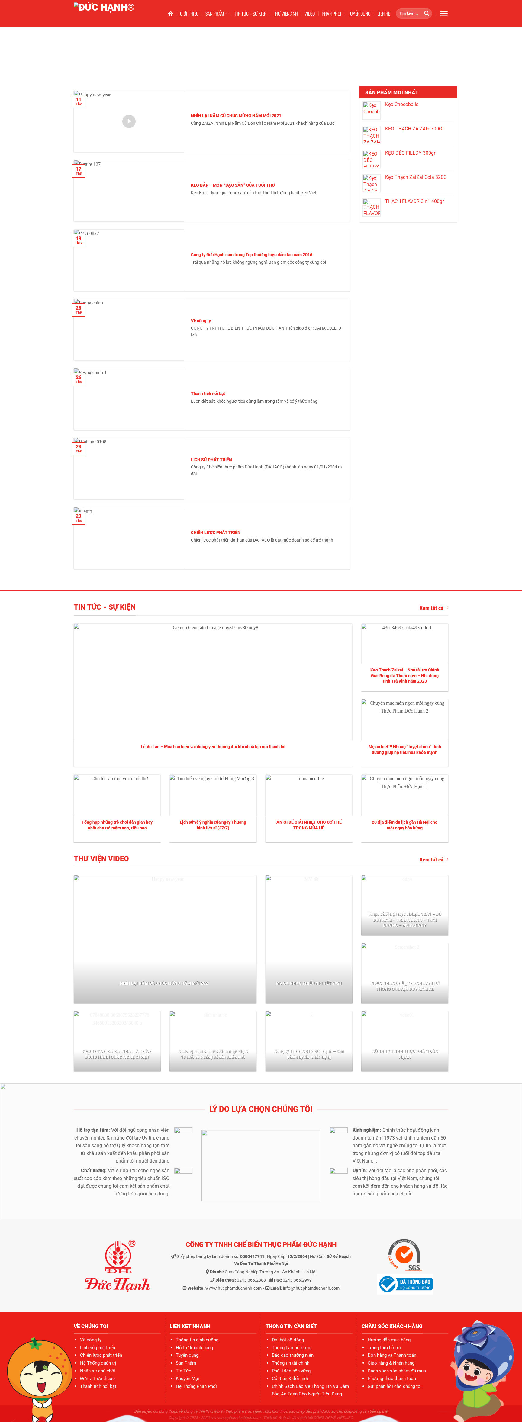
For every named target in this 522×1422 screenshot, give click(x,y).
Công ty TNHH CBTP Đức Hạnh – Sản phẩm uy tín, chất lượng (309, 1054)
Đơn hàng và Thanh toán (392, 1355)
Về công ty (201, 320)
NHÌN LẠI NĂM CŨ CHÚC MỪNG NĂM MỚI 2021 (236, 115)
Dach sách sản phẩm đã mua (397, 1371)
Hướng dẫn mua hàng (389, 1340)
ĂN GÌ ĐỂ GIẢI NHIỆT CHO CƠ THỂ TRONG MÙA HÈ (309, 825)
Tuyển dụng (187, 1355)
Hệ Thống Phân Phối (196, 1386)
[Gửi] (426, 13)
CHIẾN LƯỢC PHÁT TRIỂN (215, 532)
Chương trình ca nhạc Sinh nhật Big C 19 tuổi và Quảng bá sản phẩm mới (213, 1054)
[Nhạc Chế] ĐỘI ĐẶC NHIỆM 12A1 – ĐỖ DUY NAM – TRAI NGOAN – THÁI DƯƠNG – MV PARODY (404, 920)
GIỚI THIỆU (189, 13)
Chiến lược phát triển (101, 1355)
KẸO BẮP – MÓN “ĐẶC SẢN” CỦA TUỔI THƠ (233, 185)
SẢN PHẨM (214, 13)
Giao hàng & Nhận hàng (391, 1363)
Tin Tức (183, 1371)
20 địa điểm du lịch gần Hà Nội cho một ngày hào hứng (404, 825)
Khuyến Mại (187, 1378)
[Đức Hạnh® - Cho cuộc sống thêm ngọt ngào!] (115, 13)
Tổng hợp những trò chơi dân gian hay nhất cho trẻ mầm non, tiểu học (117, 825)
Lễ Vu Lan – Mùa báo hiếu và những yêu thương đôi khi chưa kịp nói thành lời (213, 746)
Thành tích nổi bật (208, 393)
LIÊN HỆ (383, 13)
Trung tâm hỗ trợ (384, 1347)
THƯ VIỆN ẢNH (285, 13)
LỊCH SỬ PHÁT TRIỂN (211, 459)
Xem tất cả (431, 608)
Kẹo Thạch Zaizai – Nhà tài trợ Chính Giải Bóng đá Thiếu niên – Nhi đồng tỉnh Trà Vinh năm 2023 (404, 676)
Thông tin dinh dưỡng (197, 1340)
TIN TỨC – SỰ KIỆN (250, 13)
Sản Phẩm (186, 1363)
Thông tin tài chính (290, 1363)
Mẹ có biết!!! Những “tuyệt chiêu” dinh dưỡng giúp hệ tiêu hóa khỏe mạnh (405, 749)
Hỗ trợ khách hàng (194, 1347)
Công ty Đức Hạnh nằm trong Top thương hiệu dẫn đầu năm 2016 (251, 254)
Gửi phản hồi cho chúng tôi (395, 1386)
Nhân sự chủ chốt (98, 1371)
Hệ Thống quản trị (98, 1363)
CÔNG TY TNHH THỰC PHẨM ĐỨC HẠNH (405, 1054)
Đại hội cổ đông (288, 1340)
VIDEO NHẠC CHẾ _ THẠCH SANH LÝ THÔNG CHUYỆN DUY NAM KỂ (405, 986)
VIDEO (309, 13)
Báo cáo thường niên (293, 1355)
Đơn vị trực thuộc (97, 1378)
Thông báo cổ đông (291, 1347)
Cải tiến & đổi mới (290, 1378)
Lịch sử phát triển (97, 1347)
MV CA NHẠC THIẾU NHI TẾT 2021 (309, 983)
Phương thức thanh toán (392, 1378)
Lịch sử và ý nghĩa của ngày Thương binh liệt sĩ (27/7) (213, 825)
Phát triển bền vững (291, 1371)
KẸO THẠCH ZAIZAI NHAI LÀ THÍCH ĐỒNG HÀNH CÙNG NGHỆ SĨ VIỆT (117, 1054)
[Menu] (443, 13)
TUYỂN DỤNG (359, 13)
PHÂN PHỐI (331, 13)
